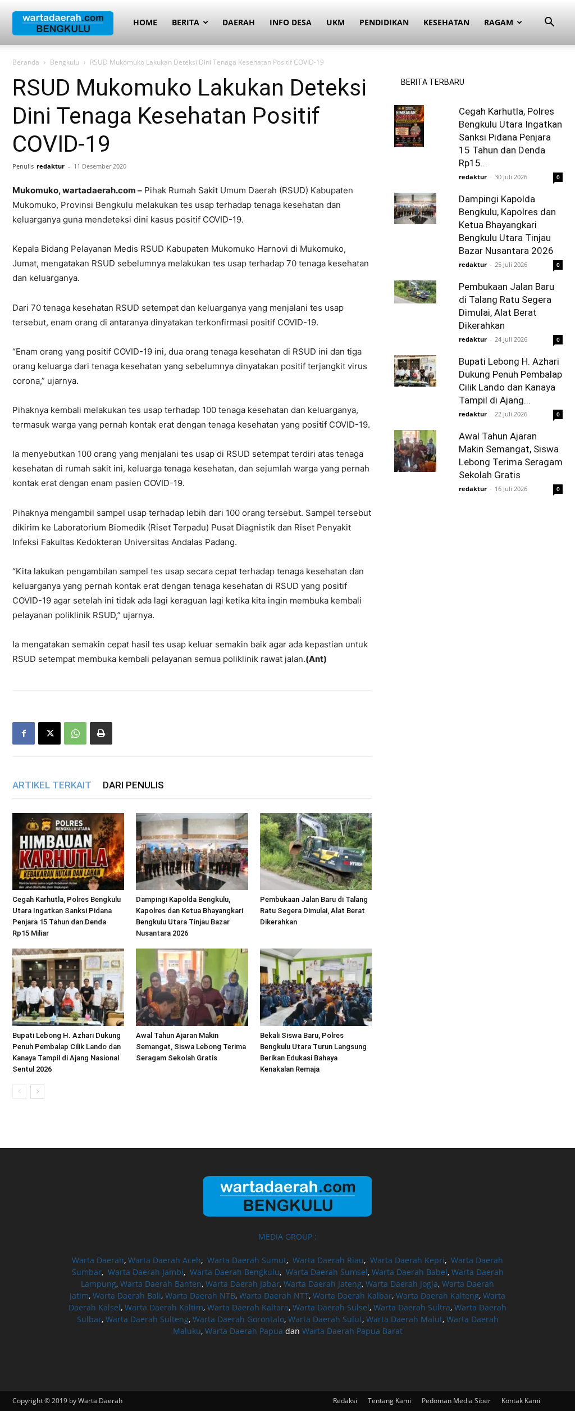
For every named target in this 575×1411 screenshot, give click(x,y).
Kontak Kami (520, 1400)
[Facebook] (23, 733)
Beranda (25, 62)
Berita (185, 22)
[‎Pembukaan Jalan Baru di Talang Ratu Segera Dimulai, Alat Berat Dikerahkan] (316, 851)
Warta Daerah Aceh (164, 1260)
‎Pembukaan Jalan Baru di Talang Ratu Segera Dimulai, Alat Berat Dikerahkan (314, 910)
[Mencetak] (101, 733)
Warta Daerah (98, 1260)
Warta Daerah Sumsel (327, 1272)
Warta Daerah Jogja (402, 1283)
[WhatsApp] (75, 733)
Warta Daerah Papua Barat (352, 1331)
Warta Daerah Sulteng (147, 1319)
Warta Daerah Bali (127, 1295)
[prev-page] (19, 1092)
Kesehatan (446, 22)
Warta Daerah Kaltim (164, 1307)
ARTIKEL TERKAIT (52, 785)
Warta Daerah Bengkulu (235, 1272)
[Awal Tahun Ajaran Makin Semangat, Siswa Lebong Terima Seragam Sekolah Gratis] (192, 987)
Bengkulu (64, 62)
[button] (549, 23)
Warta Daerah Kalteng (437, 1295)
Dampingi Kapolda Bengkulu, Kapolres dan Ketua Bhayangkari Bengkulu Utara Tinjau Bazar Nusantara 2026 (507, 224)
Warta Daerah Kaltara (248, 1307)
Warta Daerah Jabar (243, 1283)
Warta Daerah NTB (200, 1295)
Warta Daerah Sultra (411, 1307)
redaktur (50, 166)
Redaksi (345, 1400)
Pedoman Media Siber (456, 1400)
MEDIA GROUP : (287, 1236)
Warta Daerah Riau (328, 1260)
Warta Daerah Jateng (323, 1283)
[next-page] (37, 1092)
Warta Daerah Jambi (146, 1272)
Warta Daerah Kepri (407, 1260)
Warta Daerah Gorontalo (238, 1319)
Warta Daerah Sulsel (331, 1307)
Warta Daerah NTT (274, 1295)
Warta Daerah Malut (404, 1319)
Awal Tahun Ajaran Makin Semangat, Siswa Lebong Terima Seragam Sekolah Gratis (191, 1046)
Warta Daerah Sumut (246, 1260)
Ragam (498, 22)
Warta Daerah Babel (410, 1272)
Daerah (238, 22)
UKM (335, 22)
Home (145, 22)
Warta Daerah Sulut (325, 1319)
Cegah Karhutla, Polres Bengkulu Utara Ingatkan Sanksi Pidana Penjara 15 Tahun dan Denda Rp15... (510, 137)
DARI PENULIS (133, 785)
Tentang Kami (389, 1400)
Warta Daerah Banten (161, 1283)
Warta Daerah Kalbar (352, 1295)
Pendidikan (384, 22)
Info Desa (291, 22)
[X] (49, 733)
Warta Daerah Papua (244, 1331)
